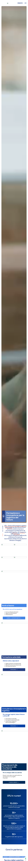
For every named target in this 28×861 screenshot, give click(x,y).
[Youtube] (19, 3)
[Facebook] (18, 3)
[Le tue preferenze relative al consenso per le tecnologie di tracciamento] (25, 858)
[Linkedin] (21, 3)
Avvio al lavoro (8, 605)
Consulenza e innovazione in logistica (14, 709)
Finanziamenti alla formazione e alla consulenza (9, 767)
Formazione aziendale (11, 657)
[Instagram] (22, 3)
